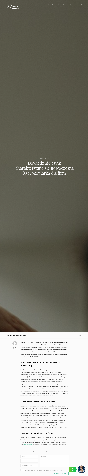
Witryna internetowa (27, 465)
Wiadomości (61, 5)
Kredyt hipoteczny (72, 5)
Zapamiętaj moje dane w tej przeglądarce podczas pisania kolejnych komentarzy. (44, 470)
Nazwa (24, 456)
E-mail (23, 460)
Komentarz (44, 456)
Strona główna (51, 5)
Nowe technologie (44, 158)
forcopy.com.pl (28, 444)
